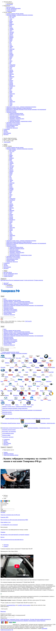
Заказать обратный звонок (10, 138)
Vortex (10, 103)
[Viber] (7, 501)
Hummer (11, 54)
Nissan (10, 78)
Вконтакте (3, 611)
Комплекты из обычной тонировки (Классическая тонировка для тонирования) (26, 109)
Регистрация (9, 4)
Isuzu (10, 58)
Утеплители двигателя (12, 127)
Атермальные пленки (14, 120)
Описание (6, 544)
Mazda (10, 72)
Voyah (10, 104)
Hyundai (11, 55)
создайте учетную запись (24, 605)
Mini (10, 75)
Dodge (10, 39)
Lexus (10, 67)
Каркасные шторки (11, 110)
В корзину (3, 510)
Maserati (11, 71)
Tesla (10, 99)
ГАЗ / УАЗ (11, 17)
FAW (10, 41)
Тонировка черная (13, 116)
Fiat (10, 42)
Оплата (5, 130)
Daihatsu (11, 37)
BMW (10, 22)
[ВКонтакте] (1, 501)
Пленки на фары (10, 126)
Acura (10, 18)
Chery (10, 30)
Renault (11, 84)
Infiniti (10, 57)
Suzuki (11, 96)
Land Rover (12, 66)
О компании (7, 129)
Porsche (11, 83)
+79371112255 (7, 142)
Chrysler (11, 33)
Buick (10, 25)
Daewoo (11, 36)
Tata (10, 97)
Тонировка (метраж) (11, 112)
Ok (12, 629)
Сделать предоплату (11, 9)
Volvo (10, 105)
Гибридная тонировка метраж (16, 114)
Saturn (10, 88)
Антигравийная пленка (12, 125)
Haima (10, 50)
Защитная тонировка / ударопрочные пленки (20, 121)
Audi (10, 20)
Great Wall (11, 49)
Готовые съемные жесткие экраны (14, 13)
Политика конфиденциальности (43, 619)
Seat (10, 89)
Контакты (6, 134)
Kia (10, 63)
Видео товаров (7, 133)
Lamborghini (12, 64)
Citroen (11, 34)
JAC (10, 59)
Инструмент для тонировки (13, 124)
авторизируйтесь (11, 605)
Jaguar (10, 60)
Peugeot (11, 80)
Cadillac (11, 28)
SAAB (11, 87)
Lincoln (11, 70)
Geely (10, 45)
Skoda (10, 91)
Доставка (6, 131)
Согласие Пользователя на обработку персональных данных (25, 620)
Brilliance (11, 24)
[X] (6, 501)
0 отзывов (6, 496)
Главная (5, 452)
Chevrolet (11, 32)
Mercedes (11, 74)
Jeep (10, 62)
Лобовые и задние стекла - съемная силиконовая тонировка (21, 106)
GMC (10, 47)
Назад (5, 144)
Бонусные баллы (10, 7)
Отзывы (6, 546)
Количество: (4, 504)
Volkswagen (12, 101)
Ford (10, 43)
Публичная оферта (5, 620)
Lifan (10, 68)
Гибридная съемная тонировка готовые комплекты (19, 108)
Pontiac (11, 81)
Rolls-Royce (12, 85)
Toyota (11, 100)
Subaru (11, 95)
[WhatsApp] (9, 501)
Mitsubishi (11, 76)
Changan (11, 29)
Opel (10, 79)
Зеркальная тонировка (14, 117)
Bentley (11, 21)
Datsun (11, 38)
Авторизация (9, 3)
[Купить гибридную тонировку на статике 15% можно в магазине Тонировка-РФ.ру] (15, 493)
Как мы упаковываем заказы (13, 8)
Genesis (11, 46)
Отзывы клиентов (10, 11)
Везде (5, 298)
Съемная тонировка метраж (16, 113)
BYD (10, 26)
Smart (10, 92)
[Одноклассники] (3, 501)
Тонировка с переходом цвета (16, 118)
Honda (10, 53)
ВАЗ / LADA (12, 16)
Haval (10, 51)
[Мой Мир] (4, 501)
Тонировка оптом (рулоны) (13, 122)
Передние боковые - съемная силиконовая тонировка (19, 15)
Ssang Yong (12, 93)
